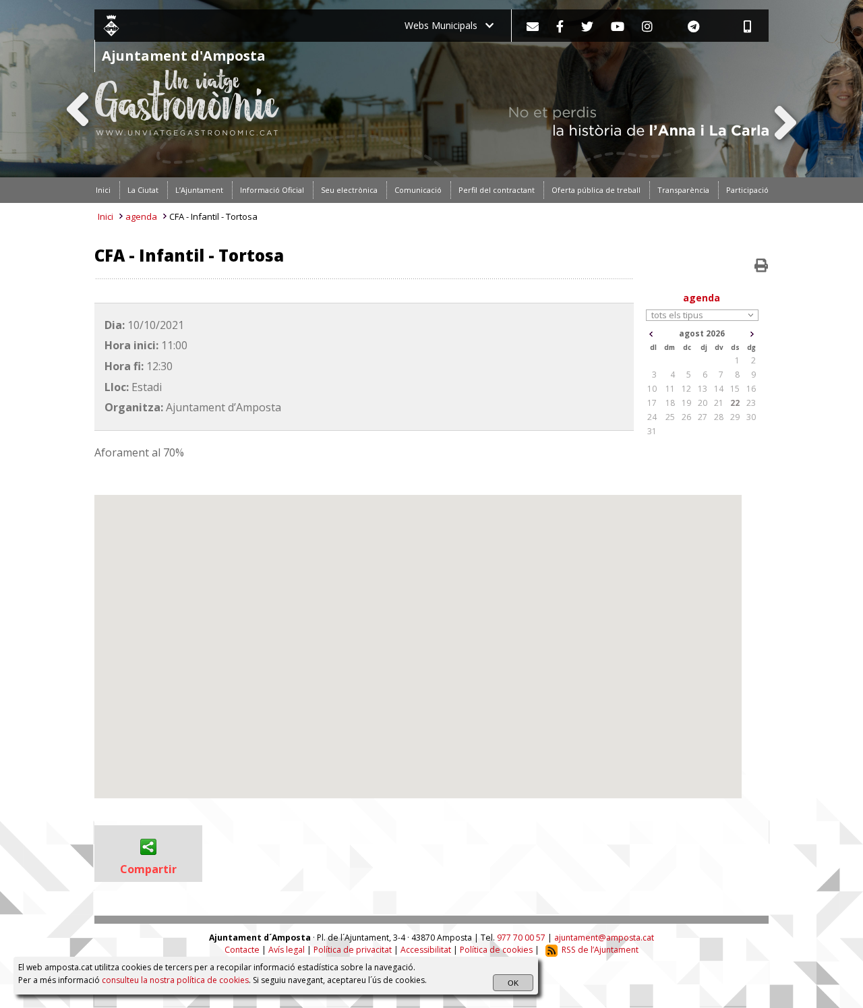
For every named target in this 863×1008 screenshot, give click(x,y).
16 (751, 388)
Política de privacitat (353, 949)
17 (652, 403)
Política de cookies (496, 949)
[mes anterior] (651, 334)
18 (670, 403)
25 (670, 417)
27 (702, 417)
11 (670, 388)
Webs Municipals (445, 25)
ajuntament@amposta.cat (604, 937)
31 (652, 431)
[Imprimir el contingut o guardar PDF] (761, 265)
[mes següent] (752, 334)
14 (718, 388)
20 (702, 403)
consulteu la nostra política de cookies (175, 980)
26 (686, 417)
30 (751, 417)
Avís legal (286, 949)
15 (735, 388)
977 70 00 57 (521, 937)
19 (686, 403)
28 (718, 417)
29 (735, 417)
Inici (105, 216)
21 (718, 403)
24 (652, 417)
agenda (141, 216)
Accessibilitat (425, 949)
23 (751, 403)
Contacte (242, 949)
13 (702, 388)
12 (686, 388)
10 (652, 388)
